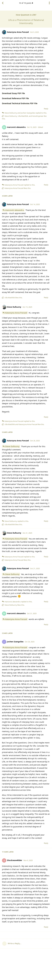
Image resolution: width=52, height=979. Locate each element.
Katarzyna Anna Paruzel (16, 312)
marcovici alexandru (14, 210)
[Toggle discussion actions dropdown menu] (49, 3)
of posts (25, 3)
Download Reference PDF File (15, 98)
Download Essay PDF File (13, 93)
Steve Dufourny (12, 446)
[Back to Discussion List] (2, 3)
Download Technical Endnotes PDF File (19, 103)
